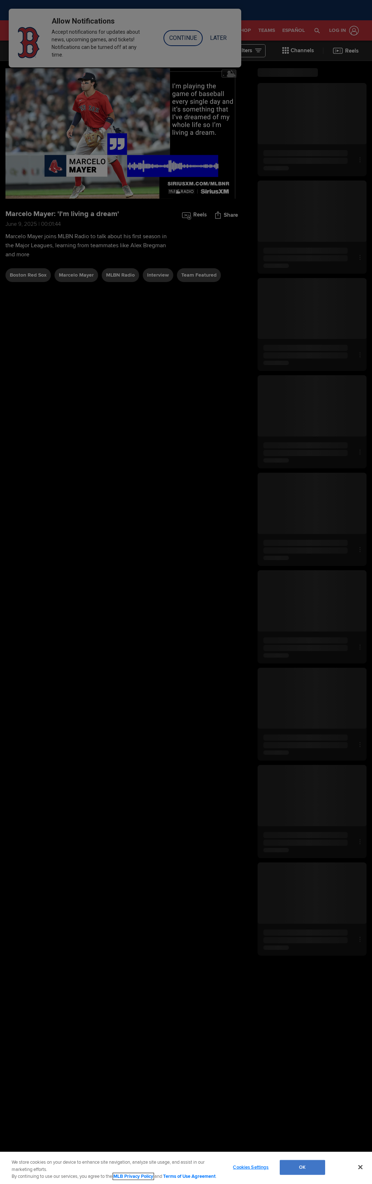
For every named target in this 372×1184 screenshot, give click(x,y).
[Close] (360, 1167)
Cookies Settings (250, 1167)
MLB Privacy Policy (133, 1176)
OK (302, 1167)
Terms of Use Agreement (189, 1176)
